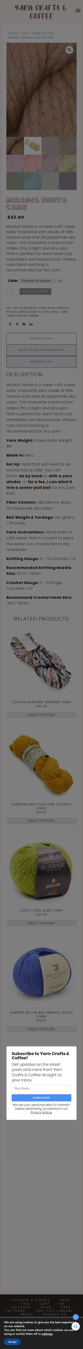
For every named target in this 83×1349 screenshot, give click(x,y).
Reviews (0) (41, 362)
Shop (65, 1300)
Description (41, 338)
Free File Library (54, 1311)
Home (13, 33)
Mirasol (63, 308)
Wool (55, 312)
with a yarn (60, 476)
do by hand (31, 476)
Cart (45, 1304)
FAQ (26, 1304)
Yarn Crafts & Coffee (41, 12)
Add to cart (35, 291)
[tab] (41, 338)
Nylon (11, 312)
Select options (41, 715)
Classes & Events (31, 1300)
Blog (46, 1307)
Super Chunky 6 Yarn (33, 312)
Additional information (41, 350)
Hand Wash (47, 308)
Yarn (24, 33)
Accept (12, 1342)
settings (47, 1334)
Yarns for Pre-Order (22, 315)
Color (13, 281)
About (27, 1314)
